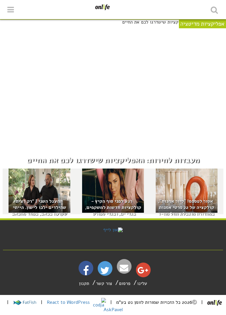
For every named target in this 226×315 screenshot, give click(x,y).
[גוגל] (143, 271)
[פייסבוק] (86, 273)
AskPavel (113, 309)
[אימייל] (124, 268)
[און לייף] (113, 230)
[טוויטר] (104, 272)
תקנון (84, 283)
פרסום (124, 283)
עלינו (142, 283)
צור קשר (104, 283)
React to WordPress (69, 302)
